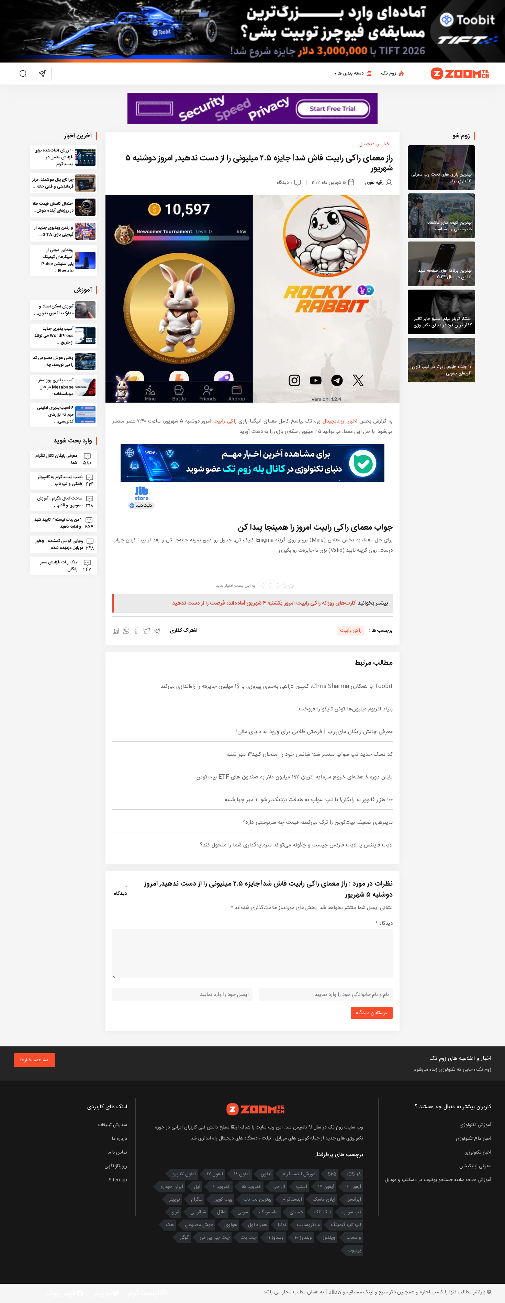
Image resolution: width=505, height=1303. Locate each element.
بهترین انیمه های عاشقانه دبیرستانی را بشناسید (449, 226)
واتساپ (353, 1238)
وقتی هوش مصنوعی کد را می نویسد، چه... (53, 361)
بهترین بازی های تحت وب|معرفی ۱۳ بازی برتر (441, 178)
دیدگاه (384, 923)
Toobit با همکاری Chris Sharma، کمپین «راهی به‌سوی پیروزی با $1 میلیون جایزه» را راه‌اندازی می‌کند (276, 686)
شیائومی (198, 1212)
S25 (332, 1174)
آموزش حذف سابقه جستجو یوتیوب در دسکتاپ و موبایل (438, 1180)
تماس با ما (117, 1152)
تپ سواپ (351, 1212)
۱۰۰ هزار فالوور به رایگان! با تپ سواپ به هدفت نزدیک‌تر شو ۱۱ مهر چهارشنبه (309, 800)
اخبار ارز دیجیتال (375, 144)
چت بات (248, 1238)
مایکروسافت (308, 1225)
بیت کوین (222, 1199)
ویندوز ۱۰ (303, 1238)
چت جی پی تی (214, 1238)
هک (170, 1225)
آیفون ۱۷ (215, 1174)
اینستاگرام (292, 1199)
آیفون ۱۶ (242, 1174)
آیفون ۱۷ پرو (184, 1174)
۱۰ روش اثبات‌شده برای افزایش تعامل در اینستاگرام (54, 157)
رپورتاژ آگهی (115, 1166)
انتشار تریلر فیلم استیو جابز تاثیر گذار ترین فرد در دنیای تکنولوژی (443, 322)
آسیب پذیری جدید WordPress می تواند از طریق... (54, 335)
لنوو (175, 1212)
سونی (242, 1212)
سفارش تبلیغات (112, 1125)
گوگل (184, 1238)
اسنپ (301, 1187)
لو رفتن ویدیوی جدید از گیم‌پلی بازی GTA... (54, 231)
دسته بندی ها (351, 73)
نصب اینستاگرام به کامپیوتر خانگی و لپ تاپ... (60, 480)
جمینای (296, 1212)
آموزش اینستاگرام (299, 1174)
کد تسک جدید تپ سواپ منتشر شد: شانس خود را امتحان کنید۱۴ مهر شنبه (309, 754)
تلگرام (196, 1199)
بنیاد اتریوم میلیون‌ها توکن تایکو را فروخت (346, 709)
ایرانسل (353, 1199)
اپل (197, 1187)
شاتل (221, 1212)
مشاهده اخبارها (34, 1060)
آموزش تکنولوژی (475, 1125)
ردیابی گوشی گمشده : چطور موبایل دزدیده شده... (59, 544)
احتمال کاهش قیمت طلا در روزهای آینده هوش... (53, 207)
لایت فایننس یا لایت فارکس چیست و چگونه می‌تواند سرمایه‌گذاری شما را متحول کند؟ (296, 845)
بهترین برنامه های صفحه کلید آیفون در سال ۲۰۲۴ (445, 274)
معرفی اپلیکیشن (475, 1166)
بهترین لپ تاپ (257, 1199)
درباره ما (119, 1139)
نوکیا (282, 1225)
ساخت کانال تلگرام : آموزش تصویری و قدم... (59, 502)
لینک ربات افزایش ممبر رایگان (59, 566)
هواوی (230, 1225)
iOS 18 (354, 1174)
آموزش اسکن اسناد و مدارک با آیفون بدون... (54, 310)
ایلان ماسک (324, 1199)
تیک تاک (322, 1212)
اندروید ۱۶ (221, 1187)
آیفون (266, 1174)
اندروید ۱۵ (251, 1187)
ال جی (278, 1187)
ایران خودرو (171, 1187)
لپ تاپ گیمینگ (346, 1225)
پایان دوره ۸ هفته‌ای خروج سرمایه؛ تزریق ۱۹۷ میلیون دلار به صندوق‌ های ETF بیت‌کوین (295, 777)
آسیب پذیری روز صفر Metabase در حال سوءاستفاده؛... (56, 387)
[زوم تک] (460, 73)
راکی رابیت (225, 421)
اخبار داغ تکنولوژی (473, 1139)
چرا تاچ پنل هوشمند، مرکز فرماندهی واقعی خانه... (53, 183)
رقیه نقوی (374, 183)
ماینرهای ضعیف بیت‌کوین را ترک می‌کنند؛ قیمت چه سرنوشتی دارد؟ (318, 822)
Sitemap (118, 1180)
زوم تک (388, 73)
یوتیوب (354, 1250)
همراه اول (257, 1225)
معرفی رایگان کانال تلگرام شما (56, 459)
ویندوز (329, 1238)
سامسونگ (269, 1212)
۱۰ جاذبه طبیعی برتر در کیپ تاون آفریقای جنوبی (442, 370)
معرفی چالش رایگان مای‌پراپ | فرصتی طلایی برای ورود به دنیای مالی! (314, 732)
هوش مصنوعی (199, 1225)
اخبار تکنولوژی (477, 1152)
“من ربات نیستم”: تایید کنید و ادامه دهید (57, 523)
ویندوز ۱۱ (275, 1238)
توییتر (174, 1199)
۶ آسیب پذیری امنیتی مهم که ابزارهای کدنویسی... (55, 414)
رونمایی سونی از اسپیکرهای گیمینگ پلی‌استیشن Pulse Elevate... (57, 260)
